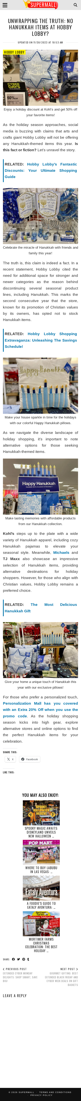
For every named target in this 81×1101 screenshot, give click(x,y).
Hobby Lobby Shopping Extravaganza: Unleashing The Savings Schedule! (41, 340)
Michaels (61, 552)
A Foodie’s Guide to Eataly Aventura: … (41, 905)
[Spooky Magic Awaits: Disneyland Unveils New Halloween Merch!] (41, 812)
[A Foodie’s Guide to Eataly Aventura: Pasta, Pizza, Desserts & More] (41, 888)
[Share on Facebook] (13, 959)
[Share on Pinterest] (23, 959)
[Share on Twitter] (18, 959)
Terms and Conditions (55, 1092)
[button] (6, 5)
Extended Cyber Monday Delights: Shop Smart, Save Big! (20, 975)
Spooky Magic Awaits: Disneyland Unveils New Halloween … (41, 832)
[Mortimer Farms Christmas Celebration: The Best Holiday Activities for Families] (41, 923)
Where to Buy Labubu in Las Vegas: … (41, 869)
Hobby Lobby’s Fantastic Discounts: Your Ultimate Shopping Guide (41, 170)
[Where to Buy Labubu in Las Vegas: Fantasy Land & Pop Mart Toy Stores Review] (41, 852)
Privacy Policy (41, 1095)
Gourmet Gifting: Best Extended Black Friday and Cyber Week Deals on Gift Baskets (61, 977)
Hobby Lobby (14, 52)
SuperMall (26, 1092)
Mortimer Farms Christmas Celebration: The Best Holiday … (41, 945)
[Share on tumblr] (28, 959)
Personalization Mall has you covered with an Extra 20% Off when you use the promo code (40, 709)
